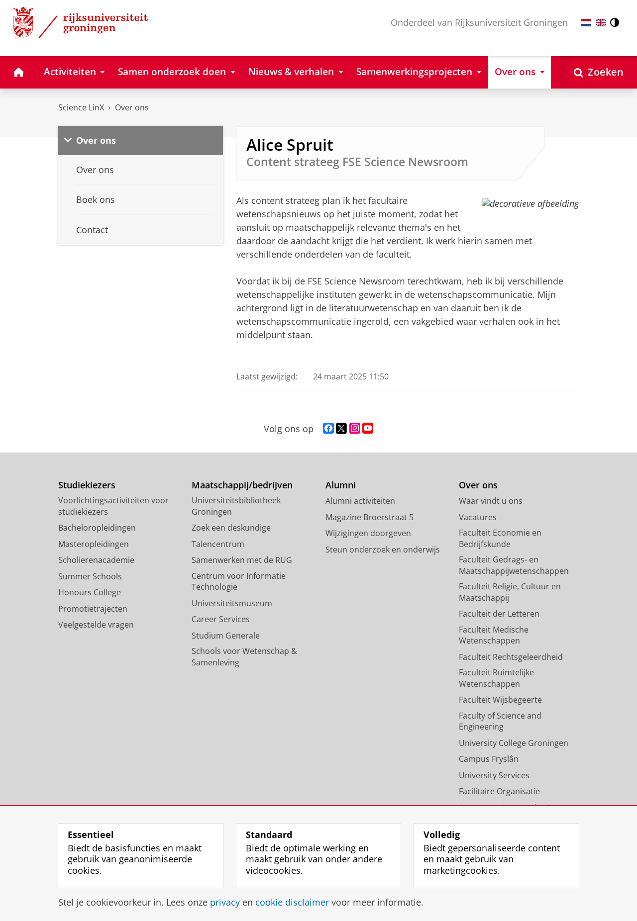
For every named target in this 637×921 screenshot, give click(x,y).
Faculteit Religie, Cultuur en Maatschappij (510, 592)
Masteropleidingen (93, 544)
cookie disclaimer (292, 902)
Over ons (132, 107)
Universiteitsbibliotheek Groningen (236, 506)
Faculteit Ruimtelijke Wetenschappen (496, 678)
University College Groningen (513, 742)
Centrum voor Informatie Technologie (239, 581)
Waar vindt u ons (491, 500)
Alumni (340, 485)
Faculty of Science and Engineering (500, 721)
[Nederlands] (586, 22)
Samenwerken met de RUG (242, 559)
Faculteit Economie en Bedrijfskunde (500, 538)
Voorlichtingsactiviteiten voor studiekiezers (113, 506)
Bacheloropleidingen (97, 527)
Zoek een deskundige (231, 527)
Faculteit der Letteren (499, 613)
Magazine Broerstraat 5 (369, 517)
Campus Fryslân (489, 758)
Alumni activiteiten (360, 500)
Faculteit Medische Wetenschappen (494, 635)
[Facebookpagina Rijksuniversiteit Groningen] (328, 429)
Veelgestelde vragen (96, 624)
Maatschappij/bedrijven (242, 485)
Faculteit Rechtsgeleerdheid (511, 656)
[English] (601, 22)
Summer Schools (90, 576)
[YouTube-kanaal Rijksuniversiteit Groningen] (367, 429)
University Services (494, 775)
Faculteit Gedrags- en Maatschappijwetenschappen (514, 565)
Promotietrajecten (92, 608)
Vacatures (478, 517)
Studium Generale (226, 635)
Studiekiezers (86, 485)
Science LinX (81, 107)
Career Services (221, 619)
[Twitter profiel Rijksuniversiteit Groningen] (341, 429)
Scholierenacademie (96, 559)
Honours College (89, 592)
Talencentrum (218, 544)
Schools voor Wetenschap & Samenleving (244, 656)
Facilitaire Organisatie (499, 791)
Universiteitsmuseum (232, 603)
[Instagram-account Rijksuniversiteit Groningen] (354, 429)
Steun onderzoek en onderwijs (382, 549)
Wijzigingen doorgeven (368, 533)
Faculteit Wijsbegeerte (500, 699)
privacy (225, 902)
